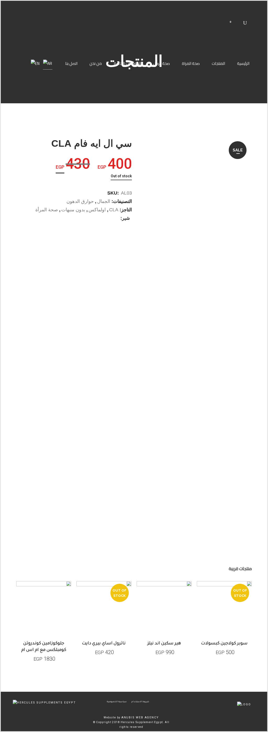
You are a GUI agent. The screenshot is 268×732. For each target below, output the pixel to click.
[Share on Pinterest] (99, 218)
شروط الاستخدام (140, 702)
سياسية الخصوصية (117, 702)
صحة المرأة (46, 209)
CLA (113, 209)
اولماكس (97, 209)
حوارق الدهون (80, 201)
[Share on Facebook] (116, 218)
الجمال (103, 201)
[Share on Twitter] (110, 218)
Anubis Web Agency (140, 717)
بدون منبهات (73, 209)
